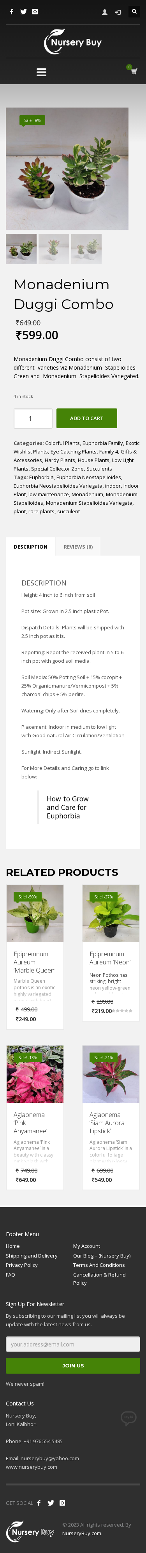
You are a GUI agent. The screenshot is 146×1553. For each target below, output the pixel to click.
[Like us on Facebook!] (39, 1503)
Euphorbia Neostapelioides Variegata (58, 485)
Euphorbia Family (103, 442)
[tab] (30, 546)
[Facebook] (12, 11)
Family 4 (108, 451)
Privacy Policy (22, 1264)
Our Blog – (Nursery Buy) (101, 1255)
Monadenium (87, 494)
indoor (113, 485)
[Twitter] (23, 11)
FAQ (10, 1274)
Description (30, 546)
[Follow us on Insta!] (62, 1503)
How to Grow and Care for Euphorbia (68, 807)
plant (20, 511)
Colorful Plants (62, 442)
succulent (68, 511)
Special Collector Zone (57, 468)
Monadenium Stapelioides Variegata (89, 502)
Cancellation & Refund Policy (99, 1278)
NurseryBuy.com (81, 1533)
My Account (86, 1245)
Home (13, 1245)
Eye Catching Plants (74, 451)
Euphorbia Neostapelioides (88, 477)
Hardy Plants (60, 460)
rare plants (41, 511)
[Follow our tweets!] (50, 1503)
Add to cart (87, 418)
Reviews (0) (78, 546)
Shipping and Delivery (32, 1255)
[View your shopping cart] (133, 71)
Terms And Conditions (99, 1264)
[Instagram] (35, 11)
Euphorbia (41, 477)
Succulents (99, 468)
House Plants (93, 460)
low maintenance (48, 494)
